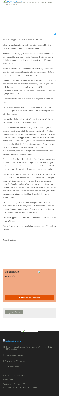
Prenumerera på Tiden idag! (29, 298)
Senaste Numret (12, 272)
